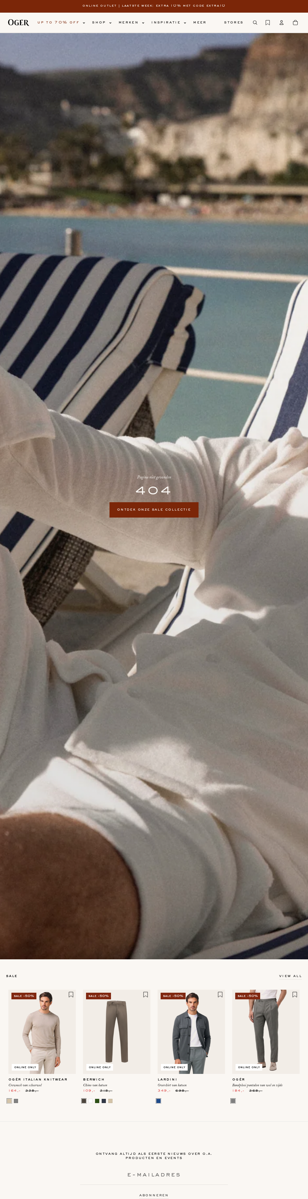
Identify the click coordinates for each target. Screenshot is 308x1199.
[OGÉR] (18, 22)
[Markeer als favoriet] (71, 994)
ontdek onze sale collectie (154, 510)
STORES (233, 22)
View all (290, 976)
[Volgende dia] (69, 1031)
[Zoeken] (255, 22)
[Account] (281, 22)
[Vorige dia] (15, 1031)
